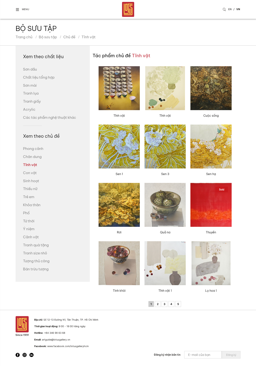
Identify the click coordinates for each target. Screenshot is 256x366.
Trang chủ (24, 37)
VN (238, 9)
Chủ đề (69, 37)
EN (230, 9)
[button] (22, 9)
